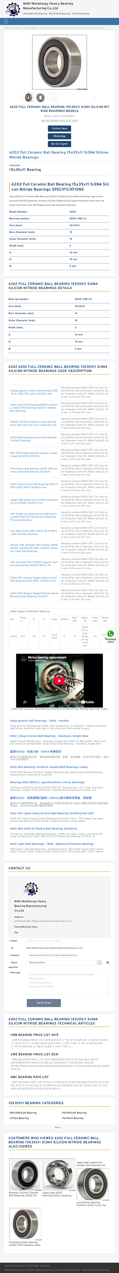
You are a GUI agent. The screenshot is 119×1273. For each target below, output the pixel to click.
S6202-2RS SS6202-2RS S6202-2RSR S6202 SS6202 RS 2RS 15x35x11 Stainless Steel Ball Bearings (34, 548)
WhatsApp (59, 136)
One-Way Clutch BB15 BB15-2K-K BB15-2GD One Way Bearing (33, 533)
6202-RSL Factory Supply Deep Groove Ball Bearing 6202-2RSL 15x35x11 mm (33, 579)
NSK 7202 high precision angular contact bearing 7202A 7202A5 (34, 455)
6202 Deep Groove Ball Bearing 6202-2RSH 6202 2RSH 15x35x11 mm (34, 486)
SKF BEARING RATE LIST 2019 (59, 120)
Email (13, 941)
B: (10, 266)
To (12, 948)
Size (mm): (15, 225)
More (58, 1127)
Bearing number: (19, 218)
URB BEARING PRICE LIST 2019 (34, 1035)
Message (14, 972)
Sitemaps (45, 1266)
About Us (9, 1266)
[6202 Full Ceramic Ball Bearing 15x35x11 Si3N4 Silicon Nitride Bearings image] (59, 62)
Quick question (13, 965)
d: (10, 252)
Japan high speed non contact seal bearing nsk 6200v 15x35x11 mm (34, 501)
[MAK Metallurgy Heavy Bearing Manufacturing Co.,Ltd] (13, 8)
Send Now (44, 1003)
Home (6, 28)
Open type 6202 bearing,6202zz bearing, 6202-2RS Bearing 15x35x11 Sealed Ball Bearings (33, 408)
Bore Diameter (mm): (22, 232)
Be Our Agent (59, 144)
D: (10, 259)
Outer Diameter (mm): (22, 239)
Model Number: (18, 211)
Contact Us (22, 1266)
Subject (14, 955)
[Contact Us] (111, 636)
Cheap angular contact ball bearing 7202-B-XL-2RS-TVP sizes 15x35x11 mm (34, 392)
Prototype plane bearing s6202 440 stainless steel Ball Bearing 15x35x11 (33, 470)
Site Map (34, 1266)
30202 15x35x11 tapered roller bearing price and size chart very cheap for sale (33, 423)
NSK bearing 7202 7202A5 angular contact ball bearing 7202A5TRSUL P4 (33, 564)
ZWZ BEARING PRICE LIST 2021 (35, 1055)
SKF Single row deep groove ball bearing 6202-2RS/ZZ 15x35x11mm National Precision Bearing (33, 517)
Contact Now (59, 128)
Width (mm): (16, 245)
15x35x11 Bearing (30, 28)
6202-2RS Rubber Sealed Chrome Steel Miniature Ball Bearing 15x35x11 (34, 595)
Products (16, 28)
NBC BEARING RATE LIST (30, 1077)
